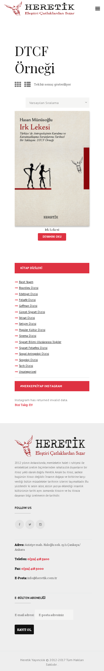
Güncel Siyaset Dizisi (32, 312)
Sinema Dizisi (27, 336)
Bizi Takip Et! (24, 405)
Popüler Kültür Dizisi (32, 330)
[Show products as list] (27, 84)
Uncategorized (27, 372)
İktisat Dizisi (27, 318)
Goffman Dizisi (28, 306)
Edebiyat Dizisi (28, 294)
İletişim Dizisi (27, 324)
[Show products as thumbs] (18, 84)
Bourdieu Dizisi (28, 288)
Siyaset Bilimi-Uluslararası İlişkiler (40, 342)
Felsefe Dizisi (27, 300)
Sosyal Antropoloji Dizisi (34, 354)
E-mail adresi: (25, 615)
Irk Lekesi (52, 229)
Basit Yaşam (26, 282)
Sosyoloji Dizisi (28, 360)
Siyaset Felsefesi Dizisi (33, 348)
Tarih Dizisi (26, 366)
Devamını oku (52, 236)
